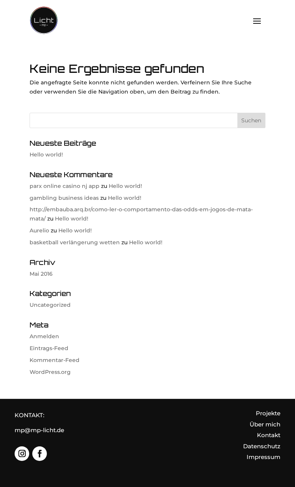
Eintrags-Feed (49, 348)
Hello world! (46, 154)
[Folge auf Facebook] (39, 453)
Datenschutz (261, 446)
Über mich (265, 424)
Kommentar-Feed (55, 360)
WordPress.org (50, 372)
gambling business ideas (64, 197)
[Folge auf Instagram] (22, 453)
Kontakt (268, 435)
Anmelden (44, 336)
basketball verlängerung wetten (75, 242)
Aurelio (39, 230)
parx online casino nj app (64, 186)
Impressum (263, 457)
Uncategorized (50, 304)
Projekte (268, 413)
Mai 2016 (41, 273)
